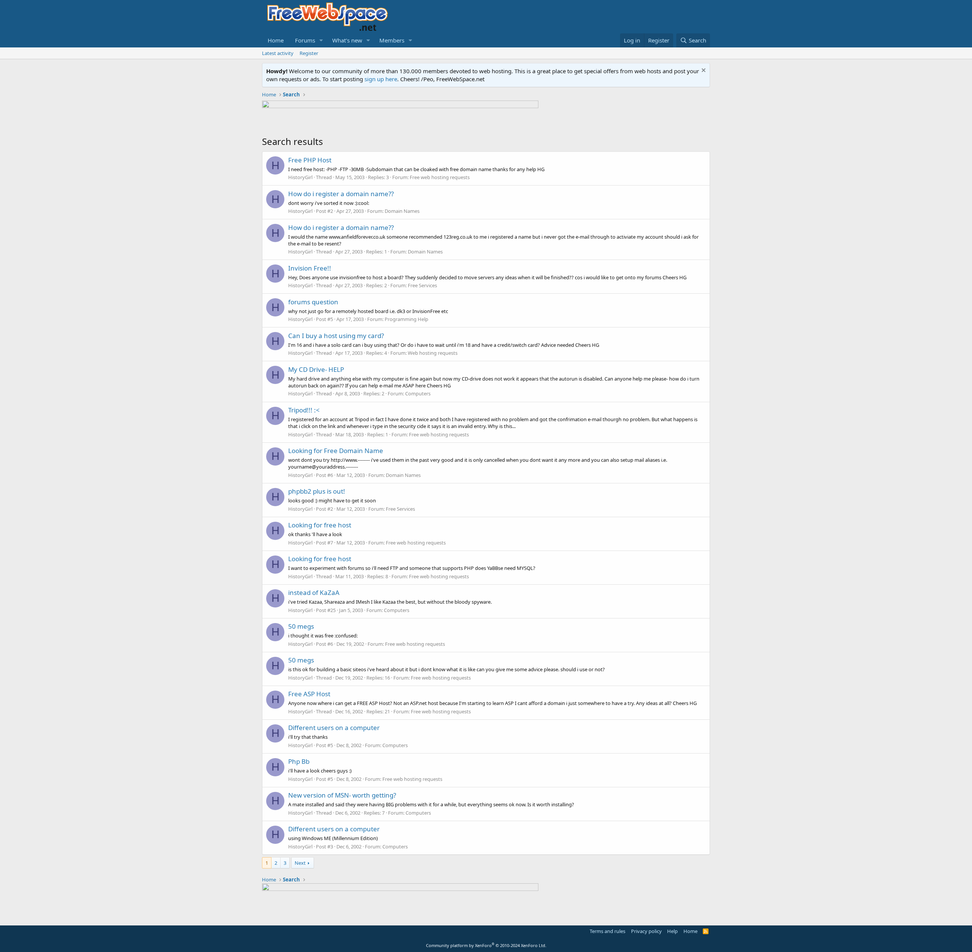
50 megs (301, 626)
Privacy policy (646, 931)
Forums (305, 40)
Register (309, 53)
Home (276, 40)
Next (300, 862)
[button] (321, 40)
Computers (418, 393)
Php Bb (298, 761)
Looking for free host (319, 525)
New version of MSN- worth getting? (342, 795)
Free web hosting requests (440, 177)
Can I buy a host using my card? (336, 335)
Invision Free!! (309, 268)
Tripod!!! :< (304, 410)
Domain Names (402, 211)
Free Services (422, 285)
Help (672, 931)
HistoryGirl (300, 177)
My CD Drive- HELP (316, 369)
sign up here (380, 79)
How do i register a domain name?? (341, 193)
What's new (347, 40)
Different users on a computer (334, 727)
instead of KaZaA (313, 592)
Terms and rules (607, 931)
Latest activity (277, 53)
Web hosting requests (433, 352)
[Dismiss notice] (702, 71)
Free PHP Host (309, 160)
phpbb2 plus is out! (316, 491)
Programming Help (406, 319)
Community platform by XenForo (486, 945)
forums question (313, 301)
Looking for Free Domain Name (335, 450)
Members (391, 40)
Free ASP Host (309, 693)
